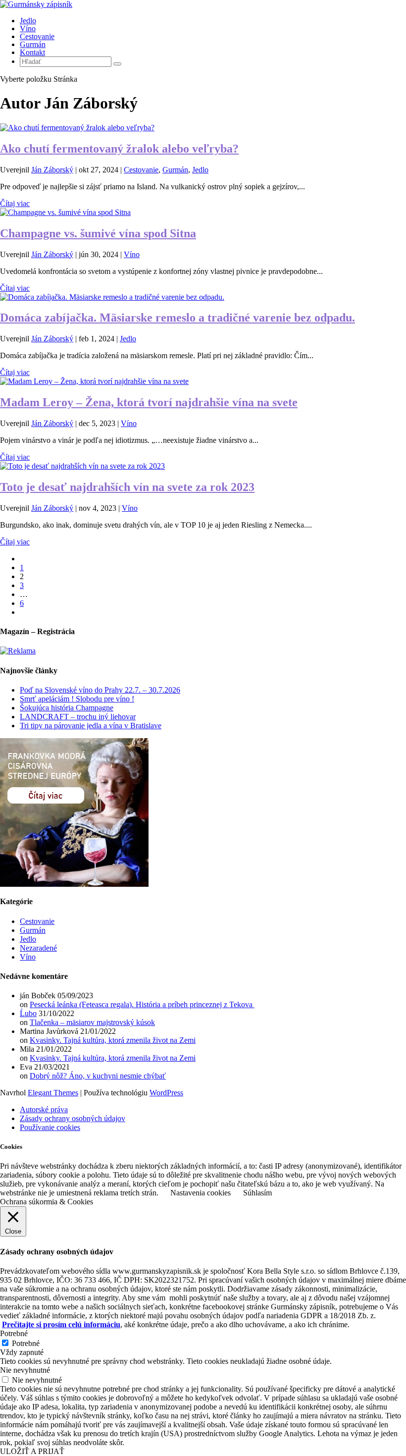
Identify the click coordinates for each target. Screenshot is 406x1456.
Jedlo (28, 20)
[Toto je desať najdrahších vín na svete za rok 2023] (82, 466)
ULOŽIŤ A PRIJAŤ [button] (32, 1451)
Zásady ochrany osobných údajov (72, 1118)
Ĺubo (28, 1013)
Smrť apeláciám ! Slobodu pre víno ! (77, 699)
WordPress (166, 1092)
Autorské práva (44, 1109)
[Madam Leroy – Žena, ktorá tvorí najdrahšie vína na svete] (94, 381)
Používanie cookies (50, 1127)
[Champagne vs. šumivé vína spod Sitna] (65, 212)
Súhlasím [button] (257, 1192)
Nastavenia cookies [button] (200, 1192)
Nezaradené (38, 948)
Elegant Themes (53, 1092)
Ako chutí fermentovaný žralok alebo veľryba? (119, 148)
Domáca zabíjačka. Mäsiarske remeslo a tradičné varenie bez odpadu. (177, 317)
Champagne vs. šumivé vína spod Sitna (98, 233)
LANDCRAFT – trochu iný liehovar (78, 716)
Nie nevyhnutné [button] (25, 1370)
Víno (28, 28)
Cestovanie (37, 36)
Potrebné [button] (14, 1333)
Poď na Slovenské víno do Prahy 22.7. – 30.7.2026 (100, 690)
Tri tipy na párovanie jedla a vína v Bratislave (90, 725)
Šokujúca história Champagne (66, 707)
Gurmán (33, 44)
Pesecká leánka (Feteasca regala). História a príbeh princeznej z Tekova (142, 1004)
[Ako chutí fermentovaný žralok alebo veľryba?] (77, 127)
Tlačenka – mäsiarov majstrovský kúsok (92, 1022)
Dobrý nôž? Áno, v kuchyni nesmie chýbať (98, 1076)
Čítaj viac (15, 203)
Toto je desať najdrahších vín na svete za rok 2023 (127, 487)
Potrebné (26, 1343)
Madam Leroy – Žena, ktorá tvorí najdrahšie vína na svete (149, 402)
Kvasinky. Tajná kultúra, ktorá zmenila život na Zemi (113, 1040)
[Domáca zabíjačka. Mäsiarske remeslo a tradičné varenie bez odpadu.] (112, 297)
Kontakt (32, 52)
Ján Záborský (52, 169)
